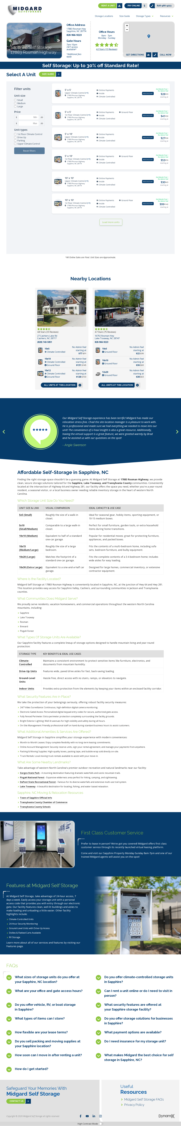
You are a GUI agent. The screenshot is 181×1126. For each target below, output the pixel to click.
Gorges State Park (30, 773)
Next (58, 40)
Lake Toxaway (27, 786)
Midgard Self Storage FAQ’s (144, 1099)
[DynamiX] (167, 1116)
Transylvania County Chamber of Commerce (43, 802)
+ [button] (127, 25)
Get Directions (135, 54)
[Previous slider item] (3, 432)
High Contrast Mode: (88, 1123)
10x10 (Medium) (28, 535)
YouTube (87, 1116)
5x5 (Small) (25, 514)
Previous (10, 40)
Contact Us (16, 1101)
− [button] (127, 29)
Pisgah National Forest (32, 777)
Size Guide (48, 74)
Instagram (100, 1116)
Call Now (165, 54)
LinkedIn (93, 1116)
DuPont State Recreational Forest (38, 782)
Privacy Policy (134, 1105)
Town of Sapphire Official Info (36, 797)
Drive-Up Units (28, 671)
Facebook (80, 1116)
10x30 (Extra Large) (30, 567)
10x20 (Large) (27, 556)
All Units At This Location (59, 385)
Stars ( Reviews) (106, 49)
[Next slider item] (177, 432)
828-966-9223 (164, 5)
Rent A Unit (108, 5)
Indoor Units (26, 688)
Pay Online (134, 5)
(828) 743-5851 (44, 342)
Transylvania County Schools (35, 806)
